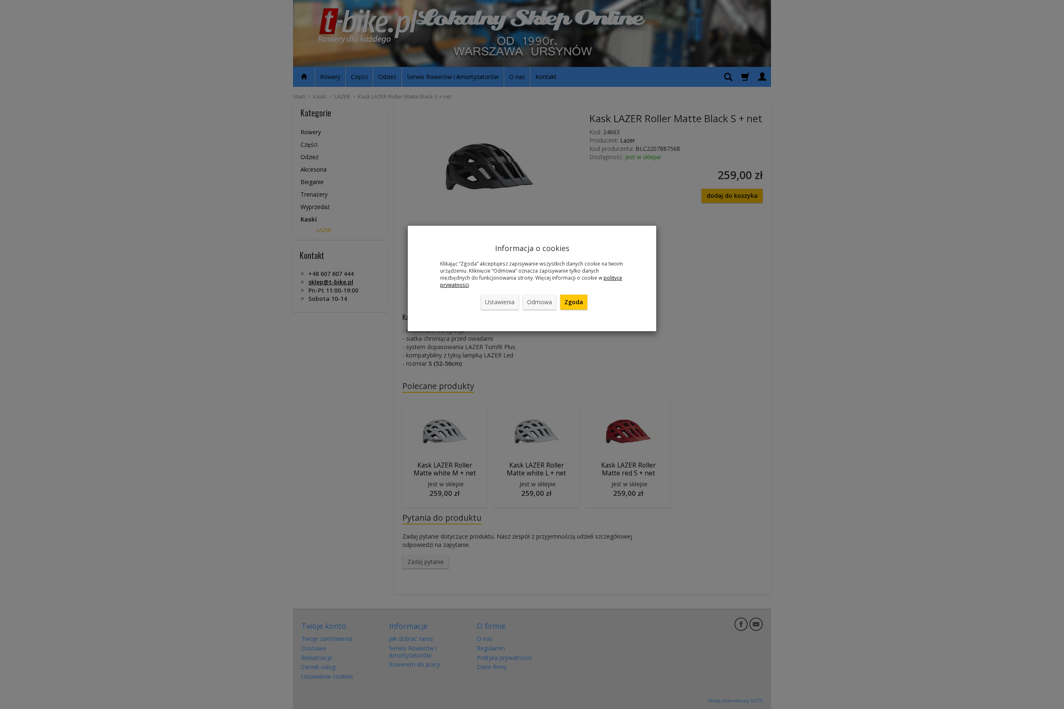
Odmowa (539, 302)
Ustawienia (500, 302)
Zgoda (573, 302)
